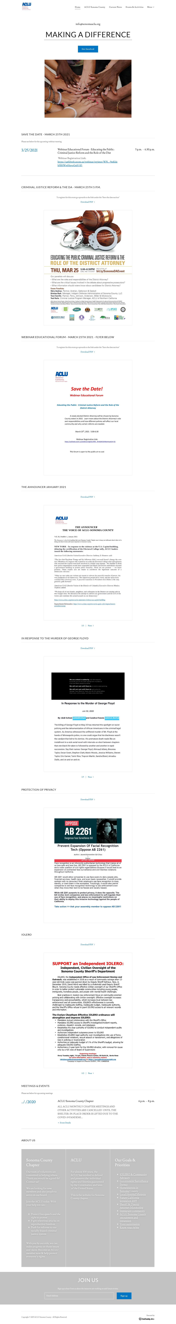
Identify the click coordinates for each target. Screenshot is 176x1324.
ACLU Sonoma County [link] (94, 7)
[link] (26, 6)
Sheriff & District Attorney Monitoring (131, 1206)
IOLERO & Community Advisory (133, 1176)
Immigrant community (132, 1211)
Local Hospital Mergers (133, 1194)
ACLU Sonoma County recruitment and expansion (133, 1217)
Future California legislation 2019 (129, 1199)
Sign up (124, 1296)
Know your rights (129, 1227)
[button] (151, 7)
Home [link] (77, 7)
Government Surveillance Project (134, 1182)
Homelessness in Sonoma (129, 1189)
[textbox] (79, 1295)
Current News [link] (115, 7)
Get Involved (88, 49)
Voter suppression (130, 1224)
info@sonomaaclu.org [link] (88, 24)
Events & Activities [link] (134, 7)
